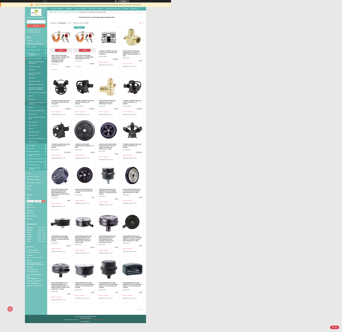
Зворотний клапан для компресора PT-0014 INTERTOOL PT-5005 (107, 102)
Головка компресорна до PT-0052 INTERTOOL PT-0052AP (132, 146)
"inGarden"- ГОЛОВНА (57, 8)
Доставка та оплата (33, 176)
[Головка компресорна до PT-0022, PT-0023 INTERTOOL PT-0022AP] (108, 37)
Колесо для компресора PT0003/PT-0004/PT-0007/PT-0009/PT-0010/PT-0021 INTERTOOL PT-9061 (107, 147)
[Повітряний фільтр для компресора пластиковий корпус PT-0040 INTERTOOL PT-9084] (85, 269)
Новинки (29, 40)
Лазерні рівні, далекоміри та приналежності (36, 62)
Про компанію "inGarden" (34, 182)
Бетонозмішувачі (33, 122)
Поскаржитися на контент (85, 319)
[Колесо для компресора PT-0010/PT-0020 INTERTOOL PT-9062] (85, 175)
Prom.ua (94, 316)
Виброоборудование (33, 132)
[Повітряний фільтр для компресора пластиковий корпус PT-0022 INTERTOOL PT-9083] (108, 269)
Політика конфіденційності (100, 319)
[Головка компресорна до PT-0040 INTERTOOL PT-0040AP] (85, 87)
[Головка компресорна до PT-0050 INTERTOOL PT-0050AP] (61, 130)
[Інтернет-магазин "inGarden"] (36, 12)
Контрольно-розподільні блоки (36, 110)
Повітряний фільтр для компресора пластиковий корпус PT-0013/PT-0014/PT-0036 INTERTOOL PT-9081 (132, 238)
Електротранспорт (33, 165)
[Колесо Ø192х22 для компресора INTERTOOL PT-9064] (85, 130)
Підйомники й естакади (34, 66)
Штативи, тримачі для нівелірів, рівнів (37, 118)
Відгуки (29, 189)
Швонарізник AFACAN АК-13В (36, 138)
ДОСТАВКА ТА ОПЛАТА (96, 8)
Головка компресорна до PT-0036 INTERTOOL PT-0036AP (132, 102)
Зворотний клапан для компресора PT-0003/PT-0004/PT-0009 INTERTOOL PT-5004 (132, 53)
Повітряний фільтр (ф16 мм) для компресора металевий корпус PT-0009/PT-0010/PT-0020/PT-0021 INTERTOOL (60, 192)
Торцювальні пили (33, 135)
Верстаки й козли (33, 125)
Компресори (31, 99)
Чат (336, 327)
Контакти (29, 186)
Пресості (30, 107)
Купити (61, 50)
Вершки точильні (33, 141)
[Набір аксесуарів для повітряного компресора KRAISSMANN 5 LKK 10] (85, 37)
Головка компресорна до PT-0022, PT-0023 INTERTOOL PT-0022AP (108, 52)
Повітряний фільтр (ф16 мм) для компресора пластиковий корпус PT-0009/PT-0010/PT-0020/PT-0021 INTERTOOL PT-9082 (60, 286)
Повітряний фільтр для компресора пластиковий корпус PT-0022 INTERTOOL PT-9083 (108, 285)
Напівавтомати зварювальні (36, 84)
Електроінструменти (34, 50)
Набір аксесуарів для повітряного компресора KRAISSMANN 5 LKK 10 (84, 57)
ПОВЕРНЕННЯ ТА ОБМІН (112, 8)
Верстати (30, 96)
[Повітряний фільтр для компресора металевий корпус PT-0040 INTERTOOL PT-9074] (61, 222)
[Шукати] (43, 21)
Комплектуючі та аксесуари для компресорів (37, 103)
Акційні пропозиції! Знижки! (35, 43)
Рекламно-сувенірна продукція (34, 168)
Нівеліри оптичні (32, 114)
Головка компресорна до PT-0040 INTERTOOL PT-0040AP (84, 102)
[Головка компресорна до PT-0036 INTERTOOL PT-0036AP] (132, 87)
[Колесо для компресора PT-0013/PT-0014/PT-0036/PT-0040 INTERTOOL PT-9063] (132, 175)
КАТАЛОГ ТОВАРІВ (79, 8)
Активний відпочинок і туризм (34, 155)
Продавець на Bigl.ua (85, 318)
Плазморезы (31, 78)
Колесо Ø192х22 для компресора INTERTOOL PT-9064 (84, 146)
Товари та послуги (57, 12)
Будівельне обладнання (35, 58)
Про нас (29, 173)
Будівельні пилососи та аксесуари (34, 73)
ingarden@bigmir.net (32, 278)
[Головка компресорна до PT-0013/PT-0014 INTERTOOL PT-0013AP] (61, 87)
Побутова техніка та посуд (36, 158)
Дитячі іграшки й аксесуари (36, 161)
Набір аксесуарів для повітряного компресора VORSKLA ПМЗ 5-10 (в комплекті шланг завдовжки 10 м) (60, 58)
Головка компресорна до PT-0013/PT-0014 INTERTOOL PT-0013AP (60, 102)
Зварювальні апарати (34, 81)
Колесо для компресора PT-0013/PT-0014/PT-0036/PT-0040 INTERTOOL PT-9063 (131, 191)
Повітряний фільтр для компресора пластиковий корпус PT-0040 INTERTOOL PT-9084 (84, 285)
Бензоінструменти (33, 151)
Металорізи (31, 69)
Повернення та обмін (33, 179)
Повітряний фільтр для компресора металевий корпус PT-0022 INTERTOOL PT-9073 (108, 192)
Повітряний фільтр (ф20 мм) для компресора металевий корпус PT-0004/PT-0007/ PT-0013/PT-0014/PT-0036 (83, 239)
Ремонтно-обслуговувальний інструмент (33, 54)
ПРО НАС (125, 8)
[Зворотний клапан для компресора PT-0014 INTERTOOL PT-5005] (108, 87)
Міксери (30, 128)
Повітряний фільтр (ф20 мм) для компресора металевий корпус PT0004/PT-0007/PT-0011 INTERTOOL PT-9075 (107, 239)
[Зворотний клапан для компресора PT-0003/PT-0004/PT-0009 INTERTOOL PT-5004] (132, 37)
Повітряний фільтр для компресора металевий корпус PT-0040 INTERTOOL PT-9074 (60, 238)
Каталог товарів (31, 47)
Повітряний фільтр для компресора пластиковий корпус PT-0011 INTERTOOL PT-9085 (132, 285)
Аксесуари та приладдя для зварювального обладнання (36, 88)
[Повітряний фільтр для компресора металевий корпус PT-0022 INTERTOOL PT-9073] (108, 175)
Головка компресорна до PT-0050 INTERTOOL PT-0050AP (60, 146)
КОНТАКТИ (133, 8)
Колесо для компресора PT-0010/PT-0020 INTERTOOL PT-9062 (84, 191)
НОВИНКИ (69, 8)
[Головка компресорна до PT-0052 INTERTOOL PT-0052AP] (132, 130)
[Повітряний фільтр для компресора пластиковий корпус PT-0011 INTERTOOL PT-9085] (132, 269)
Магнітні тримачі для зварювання (37, 92)
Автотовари (31, 145)
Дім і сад (30, 148)
